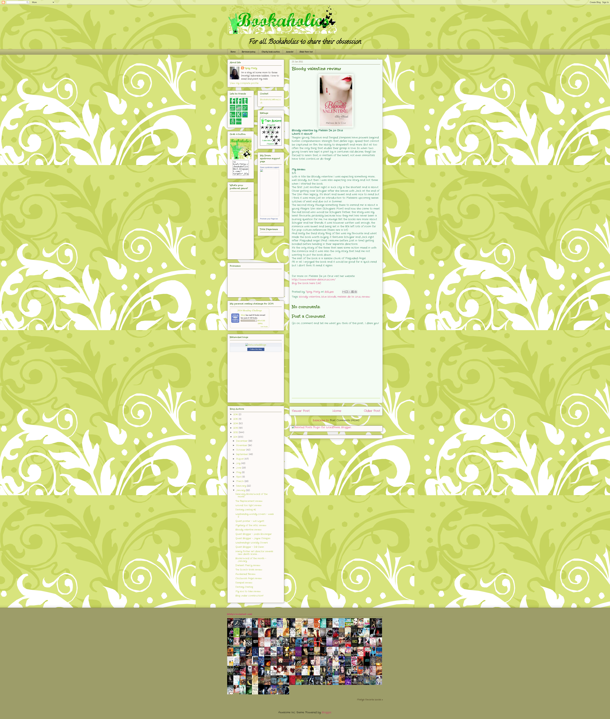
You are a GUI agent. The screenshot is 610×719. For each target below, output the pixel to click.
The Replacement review (249, 501)
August (240, 458)
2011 (235, 437)
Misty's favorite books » (370, 699)
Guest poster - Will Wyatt (249, 521)
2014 (236, 423)
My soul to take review (248, 591)
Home (233, 52)
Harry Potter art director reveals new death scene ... (254, 553)
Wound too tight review (248, 505)
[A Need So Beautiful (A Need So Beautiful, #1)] (287, 635)
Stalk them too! (306, 52)
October (241, 449)
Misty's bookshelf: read (239, 614)
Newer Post (301, 411)
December (242, 441)
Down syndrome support (269, 167)
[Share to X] (349, 291)
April (239, 476)
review (366, 297)
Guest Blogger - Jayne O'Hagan (252, 538)
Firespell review (243, 582)
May (239, 472)
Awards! (289, 52)
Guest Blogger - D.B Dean (249, 547)
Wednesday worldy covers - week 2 (254, 515)
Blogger (326, 712)
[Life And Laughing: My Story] (355, 673)
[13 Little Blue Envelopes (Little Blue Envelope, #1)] (237, 692)
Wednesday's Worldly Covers (251, 542)
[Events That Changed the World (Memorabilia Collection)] (256, 663)
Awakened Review (245, 574)
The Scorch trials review (248, 569)
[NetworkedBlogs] (255, 344)
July (238, 463)
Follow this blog (256, 349)
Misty (243, 315)
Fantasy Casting (244, 587)
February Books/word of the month (251, 495)
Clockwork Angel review (248, 578)
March (240, 481)
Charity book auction (271, 52)
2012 (236, 432)
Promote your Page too (269, 219)
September (242, 454)
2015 (236, 419)
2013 (236, 427)
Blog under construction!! (249, 595)
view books (264, 326)
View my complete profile (244, 83)
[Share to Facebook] (352, 291)
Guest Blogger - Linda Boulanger (253, 534)
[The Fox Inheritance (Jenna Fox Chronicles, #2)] (361, 635)
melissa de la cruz (348, 297)
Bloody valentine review (248, 529)
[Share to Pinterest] (355, 291)
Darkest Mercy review (247, 565)
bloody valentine (309, 297)
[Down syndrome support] (269, 215)
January (241, 490)
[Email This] (343, 291)
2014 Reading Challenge (249, 310)
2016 (236, 414)
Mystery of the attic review (250, 525)
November (242, 445)
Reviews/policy (248, 52)
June (239, 467)
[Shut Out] (237, 644)
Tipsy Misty (250, 68)
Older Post (372, 411)
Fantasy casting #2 (245, 509)
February (241, 485)
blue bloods (328, 297)
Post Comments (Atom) (344, 420)
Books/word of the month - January (250, 560)
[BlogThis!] (346, 291)
